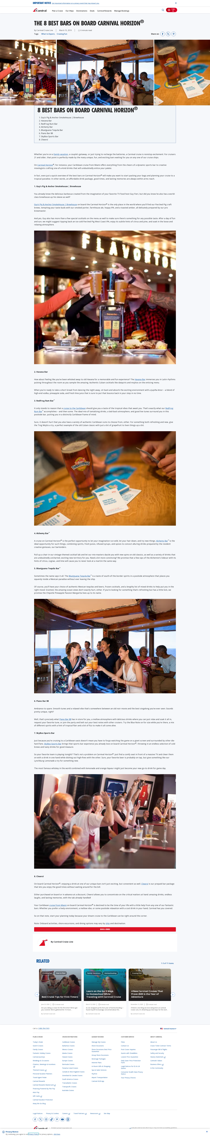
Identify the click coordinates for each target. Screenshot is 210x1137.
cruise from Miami (58, 905)
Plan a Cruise (57, 11)
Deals (92, 11)
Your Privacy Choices (128, 1078)
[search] (163, 10)
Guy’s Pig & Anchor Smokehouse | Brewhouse (55, 204)
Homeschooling (110, 973)
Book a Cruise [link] (105, 929)
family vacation (61, 154)
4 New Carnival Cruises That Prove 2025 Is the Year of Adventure (147, 994)
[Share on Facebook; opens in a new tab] (162, 34)
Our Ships (70, 11)
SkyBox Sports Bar (52, 743)
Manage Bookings (121, 11)
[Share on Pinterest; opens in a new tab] (173, 34)
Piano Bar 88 (65, 719)
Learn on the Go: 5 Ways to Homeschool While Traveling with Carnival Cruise (104, 994)
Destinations (81, 11)
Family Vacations (93, 973)
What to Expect (48, 34)
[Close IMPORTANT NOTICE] (176, 3)
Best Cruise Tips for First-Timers (60, 996)
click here (57, 1134)
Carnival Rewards (104, 11)
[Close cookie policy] (207, 1132)
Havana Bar (140, 379)
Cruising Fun (62, 34)
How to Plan (60, 973)
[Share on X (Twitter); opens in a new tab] (168, 34)
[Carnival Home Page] (40, 10)
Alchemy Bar (162, 541)
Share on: (155, 34)
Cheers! (144, 883)
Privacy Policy (33, 1134)
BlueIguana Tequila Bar (80, 576)
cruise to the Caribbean (74, 408)
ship (108, 923)
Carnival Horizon (45, 165)
